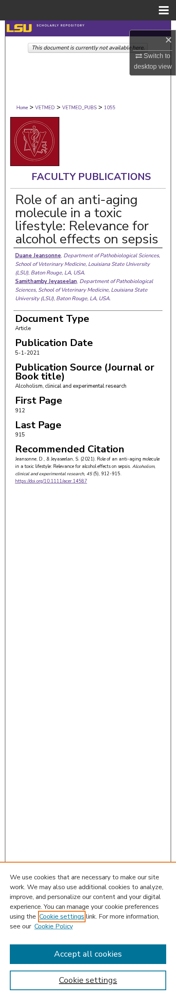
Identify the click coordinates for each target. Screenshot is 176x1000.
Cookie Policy (53, 926)
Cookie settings (61, 916)
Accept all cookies (88, 954)
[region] (88, 931)
